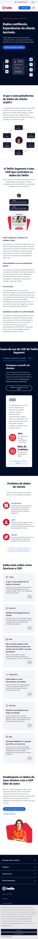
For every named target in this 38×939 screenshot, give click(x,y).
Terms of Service (7, 925)
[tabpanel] (19, 417)
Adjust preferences (19, 933)
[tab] (14, 359)
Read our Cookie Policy (6, 936)
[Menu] (33, 8)
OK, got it (19, 930)
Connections (16, 503)
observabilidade (21, 324)
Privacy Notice (16, 923)
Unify (13, 520)
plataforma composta (13, 270)
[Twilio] (7, 8)
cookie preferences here (23, 918)
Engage (14, 535)
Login (32, 2)
